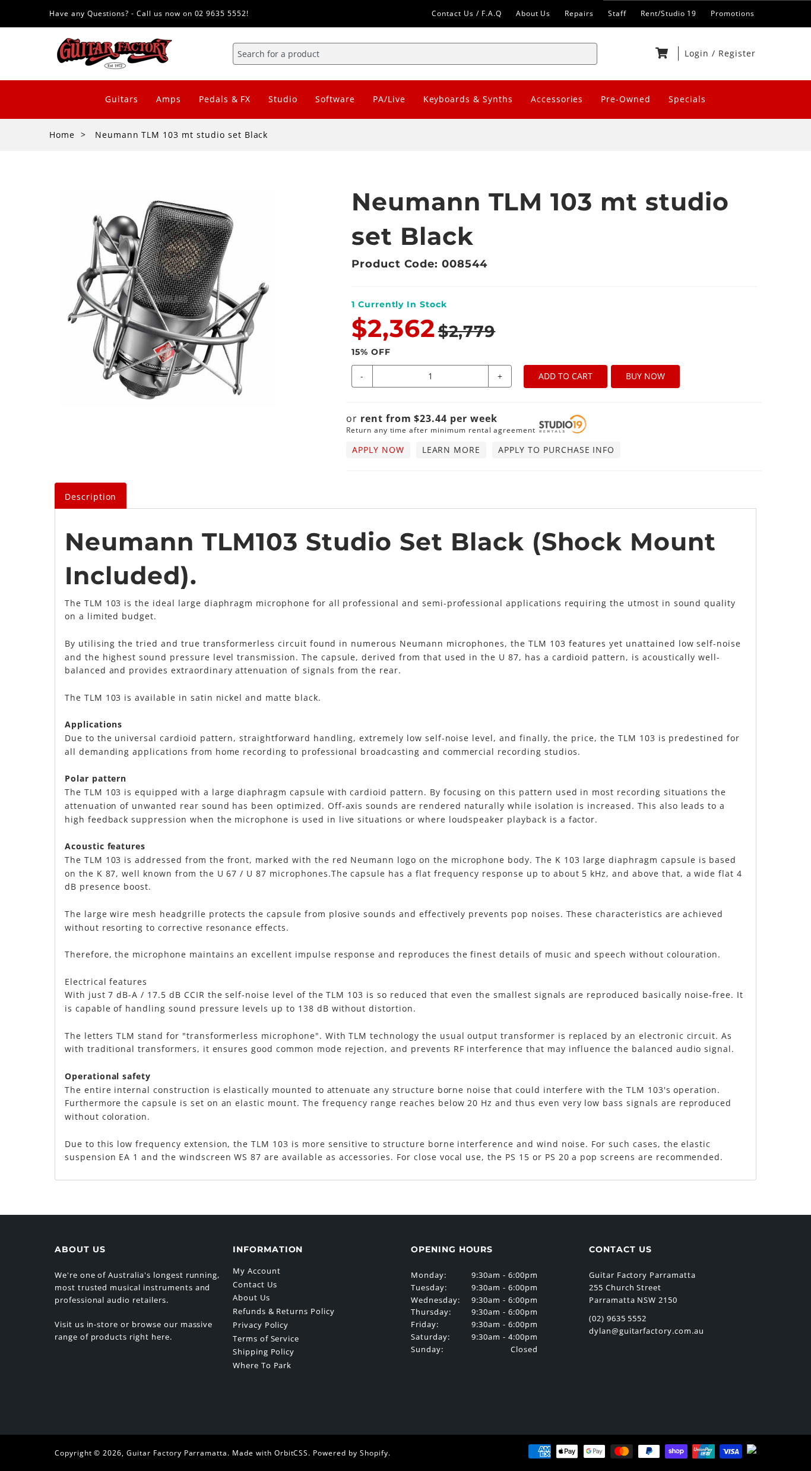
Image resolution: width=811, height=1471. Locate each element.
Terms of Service (266, 1338)
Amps (168, 99)
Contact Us (255, 1284)
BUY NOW (645, 376)
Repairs (579, 13)
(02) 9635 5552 (618, 1318)
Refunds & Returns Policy (284, 1311)
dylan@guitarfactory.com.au (646, 1330)
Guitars (121, 99)
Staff (617, 13)
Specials (687, 99)
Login (698, 53)
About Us (533, 13)
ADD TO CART (565, 376)
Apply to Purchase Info (556, 449)
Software (335, 99)
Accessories (557, 99)
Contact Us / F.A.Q (466, 13)
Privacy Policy (261, 1324)
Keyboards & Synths (468, 99)
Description (91, 496)
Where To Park (262, 1365)
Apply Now (378, 449)
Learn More (451, 449)
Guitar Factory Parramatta (176, 1453)
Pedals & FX (225, 99)
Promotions (733, 13)
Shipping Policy (263, 1351)
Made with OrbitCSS (270, 1453)
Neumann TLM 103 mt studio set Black (181, 134)
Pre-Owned (626, 99)
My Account (257, 1270)
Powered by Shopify (350, 1453)
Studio (282, 99)
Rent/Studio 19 (668, 13)
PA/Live (389, 99)
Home (62, 134)
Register (737, 53)
